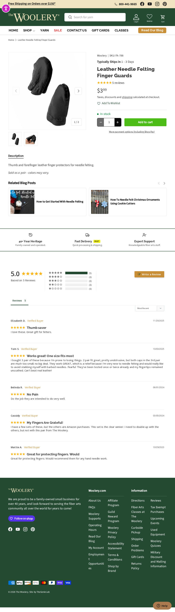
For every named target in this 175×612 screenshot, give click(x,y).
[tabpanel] (87, 169)
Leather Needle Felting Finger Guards (36, 40)
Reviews (156, 500)
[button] (163, 17)
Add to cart (145, 122)
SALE (58, 30)
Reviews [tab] (17, 300)
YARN (44, 30)
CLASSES (121, 30)
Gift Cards (137, 557)
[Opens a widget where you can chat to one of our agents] (162, 606)
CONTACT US (77, 30)
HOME (13, 30)
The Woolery (22, 592)
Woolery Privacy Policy (113, 532)
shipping (127, 97)
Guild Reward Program (113, 516)
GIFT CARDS (101, 30)
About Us (95, 500)
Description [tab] (16, 156)
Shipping (137, 539)
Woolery (102, 55)
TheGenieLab (43, 592)
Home (11, 40)
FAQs (92, 507)
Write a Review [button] (151, 274)
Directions (138, 500)
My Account (96, 548)
